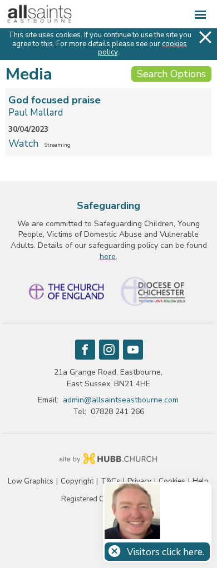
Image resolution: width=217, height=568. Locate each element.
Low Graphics (30, 481)
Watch (23, 143)
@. (121, 400)
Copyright (77, 481)
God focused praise (54, 100)
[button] (108, 14)
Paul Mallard (35, 113)
